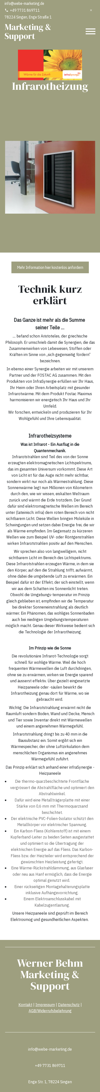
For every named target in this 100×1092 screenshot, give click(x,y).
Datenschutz (69, 1004)
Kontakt (25, 1004)
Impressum (45, 1004)
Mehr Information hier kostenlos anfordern (50, 267)
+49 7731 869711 (25, 10)
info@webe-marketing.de (24, 3)
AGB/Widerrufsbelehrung (50, 1010)
